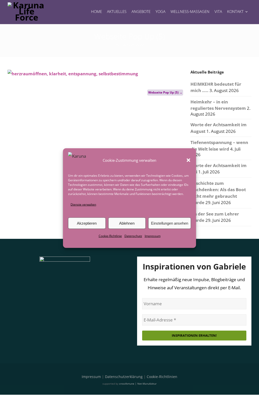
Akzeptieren (87, 223)
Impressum (153, 236)
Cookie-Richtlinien (162, 376)
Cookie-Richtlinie (110, 236)
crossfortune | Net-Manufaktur (138, 383)
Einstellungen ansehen (169, 223)
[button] (188, 160)
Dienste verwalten (83, 204)
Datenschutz (133, 236)
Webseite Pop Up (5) (165, 92)
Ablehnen (127, 223)
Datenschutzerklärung (124, 376)
